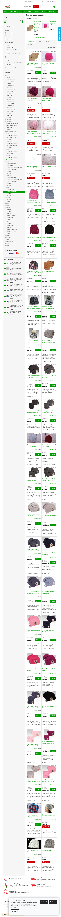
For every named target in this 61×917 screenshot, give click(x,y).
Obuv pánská (9, 119)
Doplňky (7, 243)
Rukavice (9, 173)
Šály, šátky (7, 239)
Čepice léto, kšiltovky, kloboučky (14, 167)
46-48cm (10, 47)
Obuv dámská (9, 121)
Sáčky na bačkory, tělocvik (12, 123)
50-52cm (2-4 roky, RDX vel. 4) (13, 54)
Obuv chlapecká (10, 99)
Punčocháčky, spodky (12, 145)
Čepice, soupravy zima (12, 169)
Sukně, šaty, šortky (11, 231)
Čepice (8, 201)
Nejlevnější (40, 41)
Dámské (8, 149)
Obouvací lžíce (9, 127)
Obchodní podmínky (29, 1)
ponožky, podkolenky (12, 135)
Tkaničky (8, 129)
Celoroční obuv (10, 85)
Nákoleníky (9, 139)
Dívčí (7, 133)
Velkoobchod (7, 908)
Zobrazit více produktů (40, 37)
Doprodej (7, 245)
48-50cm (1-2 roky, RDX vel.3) (13, 50)
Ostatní (9, 35)
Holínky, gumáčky (11, 89)
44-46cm (9, 45)
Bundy (8, 219)
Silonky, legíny (10, 153)
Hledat (36, 6)
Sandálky (9, 93)
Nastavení (14, 911)
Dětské (8, 207)
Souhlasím (53, 902)
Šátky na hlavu (10, 165)
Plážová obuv (10, 95)
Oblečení (7, 205)
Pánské (8, 155)
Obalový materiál (9, 241)
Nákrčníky (9, 171)
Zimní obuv (9, 87)
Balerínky (9, 83)
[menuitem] (5, 11)
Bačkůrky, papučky (11, 79)
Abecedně (30, 44)
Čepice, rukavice (8, 159)
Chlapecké (8, 141)
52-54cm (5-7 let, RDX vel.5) (14, 57)
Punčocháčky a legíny (11, 137)
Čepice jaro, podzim (11, 163)
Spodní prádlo (10, 217)
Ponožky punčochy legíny (10, 131)
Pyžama (9, 211)
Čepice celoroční (10, 189)
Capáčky (9, 97)
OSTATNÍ (10, 37)
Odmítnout (44, 902)
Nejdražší (48, 41)
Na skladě (10, 26)
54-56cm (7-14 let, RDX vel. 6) (13, 59)
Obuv (6, 75)
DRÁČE (9, 33)
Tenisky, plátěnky (11, 81)
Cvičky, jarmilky (10, 91)
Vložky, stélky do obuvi (11, 125)
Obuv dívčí (8, 77)
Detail (38, 72)
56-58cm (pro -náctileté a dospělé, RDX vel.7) (14, 63)
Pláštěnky (7, 203)
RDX (8, 39)
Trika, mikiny (10, 213)
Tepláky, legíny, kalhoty (12, 229)
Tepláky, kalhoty (11, 215)
